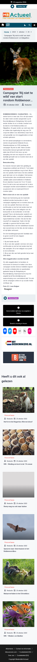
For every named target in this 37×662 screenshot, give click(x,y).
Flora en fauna (8, 89)
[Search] (29, 25)
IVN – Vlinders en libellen (13, 636)
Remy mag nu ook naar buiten (15, 506)
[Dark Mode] (25, 25)
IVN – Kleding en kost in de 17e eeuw (18, 464)
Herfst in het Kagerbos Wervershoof (18, 422)
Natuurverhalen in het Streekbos (16, 594)
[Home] (3, 25)
